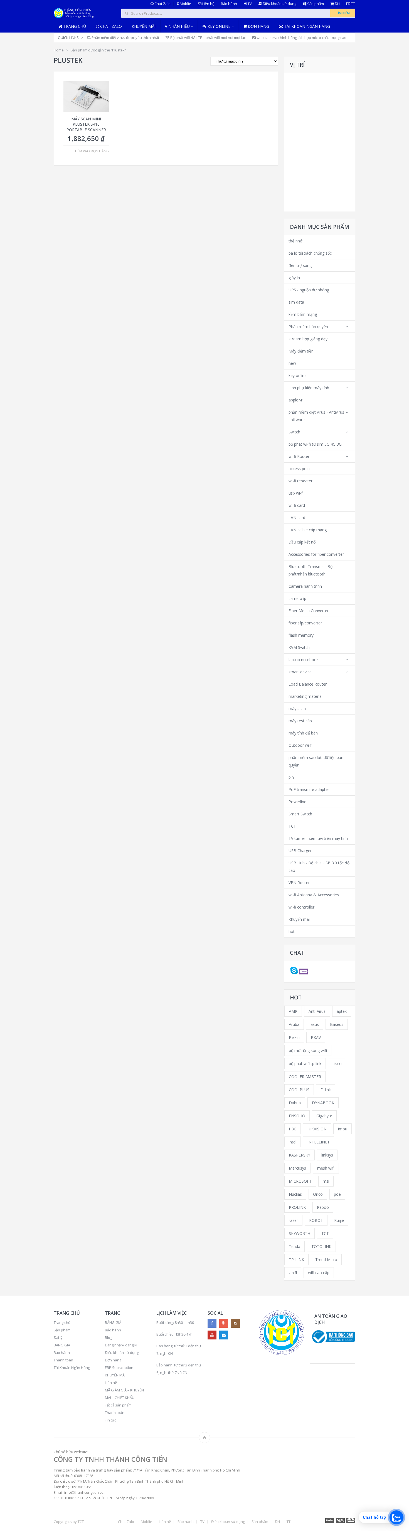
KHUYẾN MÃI (115, 1375)
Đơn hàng (258, 26)
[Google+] (223, 1323)
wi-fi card (297, 505)
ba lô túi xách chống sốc (310, 253)
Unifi (293, 1272)
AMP (293, 1011)
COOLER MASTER (305, 1076)
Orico (318, 1194)
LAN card (297, 517)
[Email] (223, 1335)
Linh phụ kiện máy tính (309, 387)
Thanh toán (63, 1360)
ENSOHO (297, 1115)
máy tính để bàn (303, 733)
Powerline (297, 801)
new (292, 363)
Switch (294, 432)
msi (326, 1181)
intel (292, 1142)
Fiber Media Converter (309, 610)
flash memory (301, 635)
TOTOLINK (321, 1246)
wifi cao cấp (318, 1272)
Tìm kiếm (343, 13)
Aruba (294, 1024)
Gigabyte (324, 1115)
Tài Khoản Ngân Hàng (72, 1367)
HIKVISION (317, 1128)
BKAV (316, 1037)
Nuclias (295, 1194)
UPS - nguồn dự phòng (309, 289)
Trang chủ (74, 26)
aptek (342, 1011)
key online (298, 375)
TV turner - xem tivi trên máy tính (318, 838)
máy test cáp (300, 720)
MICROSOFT (300, 1181)
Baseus (336, 1024)
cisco (337, 1063)
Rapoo (323, 1207)
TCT (292, 826)
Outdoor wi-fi (300, 745)
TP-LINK (296, 1259)
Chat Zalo (162, 4)
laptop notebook (304, 659)
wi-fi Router (299, 456)
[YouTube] (212, 1335)
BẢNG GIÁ (62, 1345)
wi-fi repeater (300, 480)
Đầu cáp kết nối (302, 542)
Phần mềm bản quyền (308, 326)
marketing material (305, 696)
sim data (296, 302)
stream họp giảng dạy (308, 338)
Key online (218, 26)
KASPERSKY (299, 1155)
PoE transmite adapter (309, 789)
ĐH (337, 4)
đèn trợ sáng (300, 265)
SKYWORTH (299, 1233)
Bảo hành (229, 4)
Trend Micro (326, 1259)
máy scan (297, 708)
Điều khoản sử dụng (279, 4)
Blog (108, 1337)
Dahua (295, 1102)
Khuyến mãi (144, 26)
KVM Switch (299, 647)
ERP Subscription (119, 1367)
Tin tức (110, 1420)
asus (315, 1024)
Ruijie (339, 1220)
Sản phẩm (315, 4)
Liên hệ (207, 4)
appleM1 (296, 400)
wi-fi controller (301, 907)
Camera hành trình (305, 586)
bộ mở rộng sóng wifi (308, 1050)
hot (292, 931)
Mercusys (297, 1168)
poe (337, 1194)
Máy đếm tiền (301, 351)
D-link (326, 1089)
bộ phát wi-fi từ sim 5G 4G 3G (315, 444)
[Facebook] (212, 1323)
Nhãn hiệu (178, 26)
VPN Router (299, 882)
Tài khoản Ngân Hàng (306, 26)
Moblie (185, 4)
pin (291, 777)
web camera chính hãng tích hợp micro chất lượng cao (301, 37)
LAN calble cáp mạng (308, 529)
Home (59, 50)
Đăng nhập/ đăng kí (121, 1345)
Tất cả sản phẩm (118, 1405)
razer (293, 1220)
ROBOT (316, 1220)
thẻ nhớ (295, 241)
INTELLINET (318, 1142)
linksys (327, 1155)
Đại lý (58, 1337)
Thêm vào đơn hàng (91, 151)
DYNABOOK (323, 1102)
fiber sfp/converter (305, 623)
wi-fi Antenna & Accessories (314, 894)
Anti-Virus (317, 1011)
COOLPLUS (299, 1089)
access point (300, 468)
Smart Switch (300, 814)
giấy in (294, 277)
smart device (300, 671)
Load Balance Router (308, 684)
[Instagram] (235, 1323)
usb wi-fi (296, 493)
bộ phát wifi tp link (305, 1063)
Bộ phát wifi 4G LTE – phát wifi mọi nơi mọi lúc (207, 37)
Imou (342, 1128)
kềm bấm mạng (303, 314)
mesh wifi (325, 1168)
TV (249, 4)
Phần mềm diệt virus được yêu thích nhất (125, 37)
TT (352, 4)
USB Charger (300, 850)
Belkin (294, 1037)
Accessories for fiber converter (316, 554)
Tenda (294, 1246)
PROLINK (297, 1207)
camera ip (297, 598)
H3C (292, 1128)
